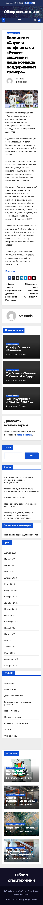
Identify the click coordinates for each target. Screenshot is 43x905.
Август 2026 (10, 553)
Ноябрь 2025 (10, 609)
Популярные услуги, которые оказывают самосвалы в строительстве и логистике (18, 515)
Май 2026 (9, 571)
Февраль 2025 (11, 659)
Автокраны (9, 683)
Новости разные (13, 33)
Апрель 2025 (10, 647)
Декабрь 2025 (11, 603)
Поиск (7, 447)
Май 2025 (9, 640)
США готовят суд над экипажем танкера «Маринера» (31, 290)
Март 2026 (9, 584)
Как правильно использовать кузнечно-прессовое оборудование (18, 480)
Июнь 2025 (9, 634)
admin (21, 79)
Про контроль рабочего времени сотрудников (19, 854)
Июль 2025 (9, 628)
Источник (10, 271)
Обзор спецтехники (21, 12)
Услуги (7, 729)
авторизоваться (24, 435)
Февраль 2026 (11, 590)
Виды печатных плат (14, 497)
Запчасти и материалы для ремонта (17, 703)
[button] (35, 20)
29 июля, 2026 (15, 858)
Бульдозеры (10, 689)
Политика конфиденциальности (25, 900)
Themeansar (24, 894)
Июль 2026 (9, 559)
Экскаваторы (10, 736)
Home (8, 900)
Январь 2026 (10, 596)
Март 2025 (9, 653)
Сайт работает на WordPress (15, 891)
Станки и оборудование (16, 723)
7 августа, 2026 (15, 778)
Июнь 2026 (9, 565)
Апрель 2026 (10, 578)
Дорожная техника (13, 696)
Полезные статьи (12, 717)
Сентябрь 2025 (11, 621)
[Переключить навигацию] (19, 20)
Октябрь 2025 (10, 615)
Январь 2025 (10, 665)
